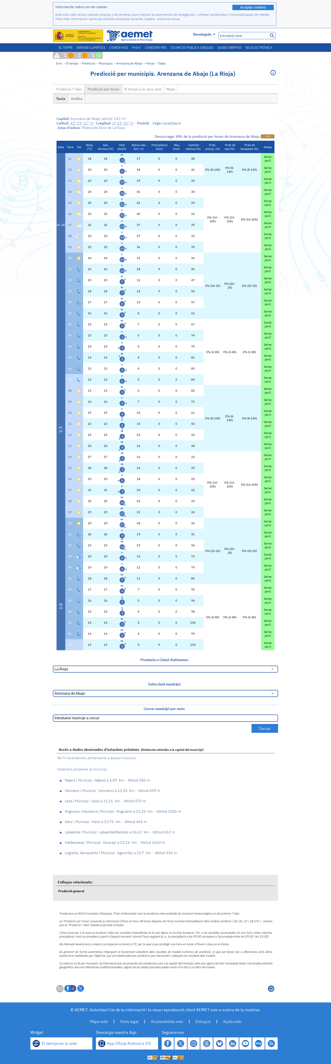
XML (267, 136)
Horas (150, 63)
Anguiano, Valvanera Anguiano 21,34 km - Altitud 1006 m (123, 811)
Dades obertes (229, 48)
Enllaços (203, 1021)
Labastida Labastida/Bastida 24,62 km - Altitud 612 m (120, 832)
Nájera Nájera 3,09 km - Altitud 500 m (107, 780)
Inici (59, 63)
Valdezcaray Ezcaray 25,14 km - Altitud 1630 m (115, 842)
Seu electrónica (258, 48)
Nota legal (129, 1021)
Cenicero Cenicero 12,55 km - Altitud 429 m (112, 790)
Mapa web (99, 1021)
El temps (66, 48)
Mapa (170, 89)
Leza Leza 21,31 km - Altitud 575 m (105, 801)
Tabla (162, 63)
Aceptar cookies (253, 7)
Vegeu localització (166, 123)
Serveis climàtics (91, 48)
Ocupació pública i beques (192, 48)
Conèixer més (156, 48)
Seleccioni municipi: (164, 684)
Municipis (106, 63)
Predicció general (71, 891)
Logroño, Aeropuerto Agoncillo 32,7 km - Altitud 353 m (121, 852)
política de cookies (168, 19)
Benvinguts (202, 34)
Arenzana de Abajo (129, 63)
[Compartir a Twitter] (80, 988)
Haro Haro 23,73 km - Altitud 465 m (106, 821)
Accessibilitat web (167, 1021)
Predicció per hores (103, 89)
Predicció (88, 63)
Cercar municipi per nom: (164, 708)
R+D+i (136, 48)
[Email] (59, 991)
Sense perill (268, 159)
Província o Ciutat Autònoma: (164, 659)
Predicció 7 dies (68, 89)
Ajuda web (232, 1021)
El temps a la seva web (142, 89)
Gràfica (76, 98)
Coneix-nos (118, 48)
